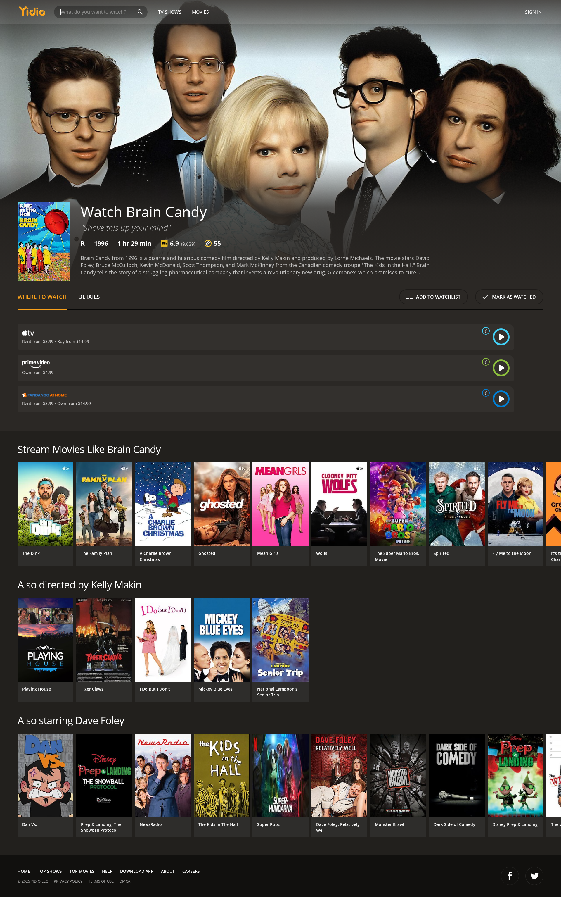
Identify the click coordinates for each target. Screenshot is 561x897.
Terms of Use (101, 881)
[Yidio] (32, 13)
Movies (200, 12)
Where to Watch (42, 297)
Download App (136, 871)
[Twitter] (534, 876)
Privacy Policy (68, 881)
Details (89, 297)
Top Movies (82, 871)
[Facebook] (510, 876)
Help (107, 871)
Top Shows (50, 871)
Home (24, 871)
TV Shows (169, 12)
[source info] (485, 331)
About (168, 871)
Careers (191, 871)
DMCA (125, 881)
